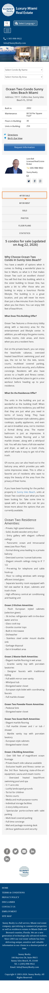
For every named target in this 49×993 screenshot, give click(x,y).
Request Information (24, 147)
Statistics (24, 233)
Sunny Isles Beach (26, 492)
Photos (24, 218)
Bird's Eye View (15, 138)
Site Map (6, 916)
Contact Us (8, 907)
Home (5, 888)
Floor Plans (25, 226)
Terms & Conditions (13, 892)
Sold (24, 210)
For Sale (25, 196)
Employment (9, 911)
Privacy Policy (10, 897)
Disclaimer (8, 902)
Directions (13, 134)
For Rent (24, 203)
